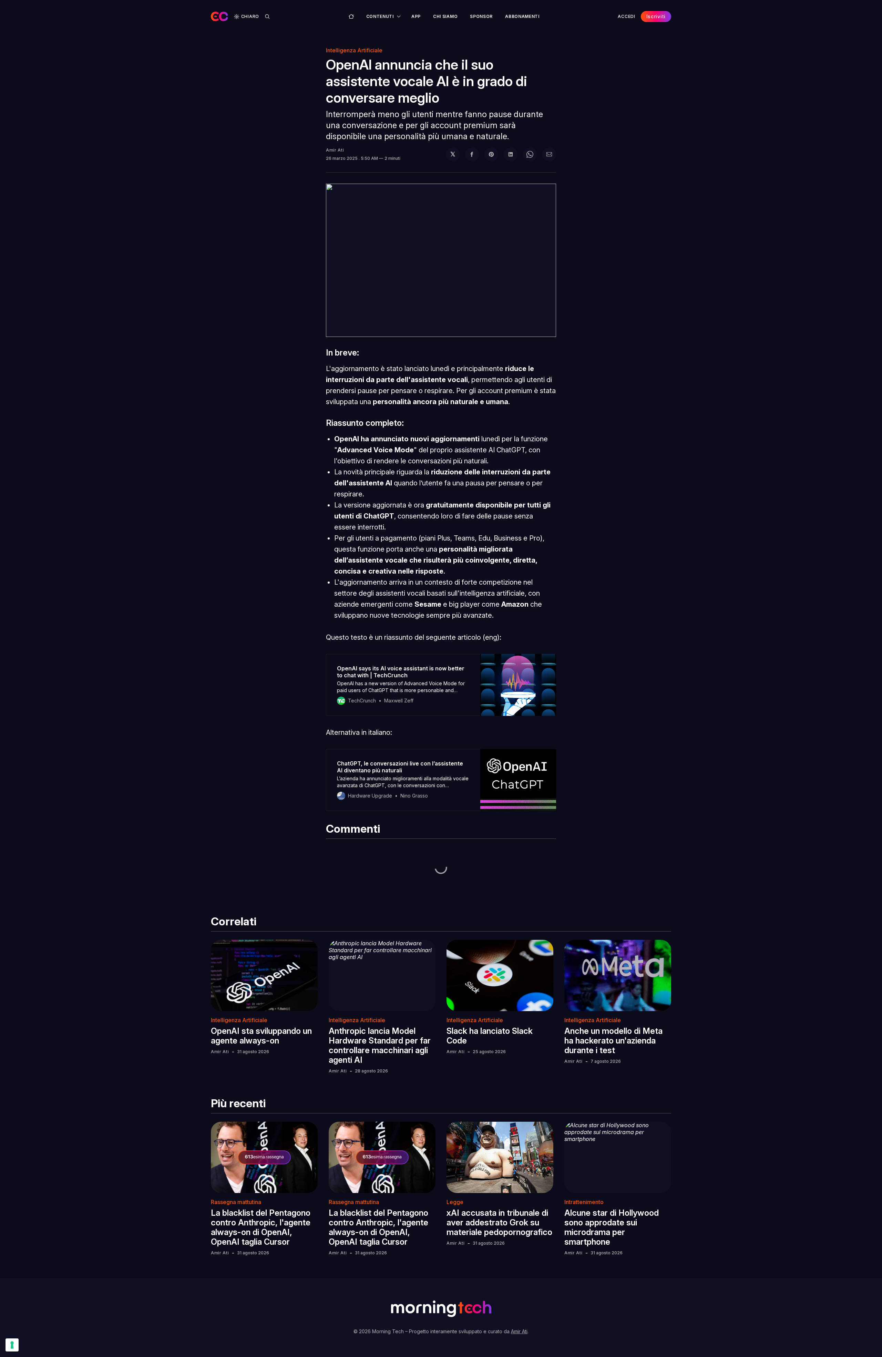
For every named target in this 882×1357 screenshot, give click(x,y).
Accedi (626, 16)
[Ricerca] (267, 16)
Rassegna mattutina (236, 1202)
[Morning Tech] (219, 16)
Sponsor (481, 16)
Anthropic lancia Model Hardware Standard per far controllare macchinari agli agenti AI (380, 1045)
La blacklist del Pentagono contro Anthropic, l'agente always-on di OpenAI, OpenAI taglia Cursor (260, 1227)
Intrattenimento (584, 1202)
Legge (455, 1202)
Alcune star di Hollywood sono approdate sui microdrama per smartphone (611, 1227)
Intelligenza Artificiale (354, 50)
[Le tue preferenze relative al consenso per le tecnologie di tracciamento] (12, 1344)
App (416, 16)
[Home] (351, 16)
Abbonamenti (522, 16)
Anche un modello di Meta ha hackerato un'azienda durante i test (613, 1040)
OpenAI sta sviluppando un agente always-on (261, 1036)
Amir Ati (335, 150)
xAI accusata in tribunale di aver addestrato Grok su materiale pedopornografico (499, 1222)
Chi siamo (445, 16)
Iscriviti (656, 16)
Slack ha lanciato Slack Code (490, 1036)
